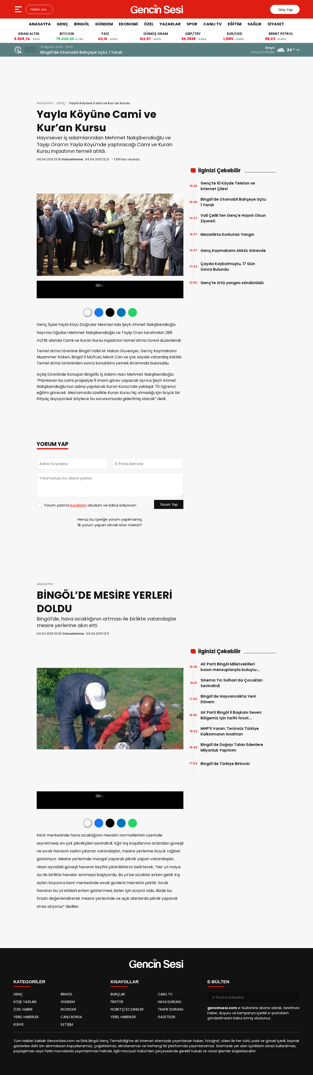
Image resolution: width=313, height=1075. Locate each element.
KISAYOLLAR (125, 981)
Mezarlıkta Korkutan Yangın (227, 234)
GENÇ (62, 24)
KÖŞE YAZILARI (24, 1001)
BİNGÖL (81, 24)
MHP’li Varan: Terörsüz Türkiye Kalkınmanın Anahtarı (230, 731)
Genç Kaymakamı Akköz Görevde (233, 250)
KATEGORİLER (29, 981)
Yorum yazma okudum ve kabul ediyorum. (90, 505)
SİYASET (276, 24)
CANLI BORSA (71, 1016)
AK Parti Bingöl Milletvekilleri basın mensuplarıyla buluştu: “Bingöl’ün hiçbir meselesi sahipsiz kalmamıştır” (229, 667)
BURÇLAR (118, 994)
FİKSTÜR (117, 1001)
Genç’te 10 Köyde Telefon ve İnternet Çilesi (228, 186)
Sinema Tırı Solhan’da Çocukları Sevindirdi (232, 683)
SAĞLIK (254, 24)
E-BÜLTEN (218, 981)
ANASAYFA (40, 24)
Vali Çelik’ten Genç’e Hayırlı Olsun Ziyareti (233, 218)
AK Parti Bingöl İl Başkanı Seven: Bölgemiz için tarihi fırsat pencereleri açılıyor (231, 715)
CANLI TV (212, 24)
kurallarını (78, 505)
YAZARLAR (170, 24)
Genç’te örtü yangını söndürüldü (232, 282)
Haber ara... (39, 9)
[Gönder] (294, 997)
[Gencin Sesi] (157, 9)
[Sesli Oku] (87, 312)
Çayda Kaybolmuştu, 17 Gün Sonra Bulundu (228, 266)
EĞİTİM (235, 24)
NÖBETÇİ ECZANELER (127, 1009)
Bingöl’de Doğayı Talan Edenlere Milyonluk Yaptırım (232, 747)
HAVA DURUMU (169, 1001)
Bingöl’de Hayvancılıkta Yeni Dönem (228, 699)
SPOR (192, 24)
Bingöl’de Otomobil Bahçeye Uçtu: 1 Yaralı (81, 52)
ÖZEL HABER (23, 1009)
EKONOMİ (128, 24)
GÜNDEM (104, 24)
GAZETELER (166, 1016)
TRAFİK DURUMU (170, 1009)
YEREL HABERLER (26, 1016)
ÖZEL (149, 24)
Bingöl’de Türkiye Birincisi (225, 763)
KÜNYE (18, 1024)
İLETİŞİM (67, 1024)
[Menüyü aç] (18, 9)
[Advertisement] (296, 104)
